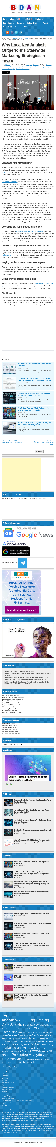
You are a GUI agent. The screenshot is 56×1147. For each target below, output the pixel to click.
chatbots (29, 1029)
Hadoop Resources (28, 1042)
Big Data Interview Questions (11, 695)
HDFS (45, 1041)
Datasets (18, 27)
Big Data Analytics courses (10, 731)
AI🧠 (18, 19)
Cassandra (22, 1029)
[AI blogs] (28, 658)
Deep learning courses (9, 723)
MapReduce (37, 1044)
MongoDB (46, 1051)
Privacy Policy (6, 1096)
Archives (4, 744)
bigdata (7, 65)
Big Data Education (8, 1082)
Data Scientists (39, 1035)
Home (5, 19)
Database (12, 1035)
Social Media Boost (8, 1098)
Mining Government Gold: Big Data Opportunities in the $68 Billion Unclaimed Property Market (31, 841)
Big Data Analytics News (17, 38)
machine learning (13, 1044)
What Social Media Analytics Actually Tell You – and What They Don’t (34, 424)
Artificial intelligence (23, 1021)
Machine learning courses (10, 725)
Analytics (27, 38)
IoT (3, 1044)
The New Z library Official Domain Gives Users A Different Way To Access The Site (34, 379)
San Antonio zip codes (9, 182)
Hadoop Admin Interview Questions (13, 701)
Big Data (37, 19)
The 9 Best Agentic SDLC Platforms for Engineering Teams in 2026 (33, 409)
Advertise (46, 23)
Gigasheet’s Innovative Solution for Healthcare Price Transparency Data (43, 442)
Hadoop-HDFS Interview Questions (13, 697)
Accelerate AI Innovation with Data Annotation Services (32, 965)
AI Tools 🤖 (28, 19)
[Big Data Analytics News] (28, 13)
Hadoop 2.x (43, 1039)
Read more (14, 1132)
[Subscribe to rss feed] (7, 32)
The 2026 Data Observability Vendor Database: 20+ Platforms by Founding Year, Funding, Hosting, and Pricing (31, 884)
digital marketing (7, 255)
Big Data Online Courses (9, 729)
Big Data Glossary (31, 23)
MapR (27, 1044)
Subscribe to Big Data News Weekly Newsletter (17, 1100)
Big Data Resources (8, 1087)
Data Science (7, 23)
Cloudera (36, 1032)
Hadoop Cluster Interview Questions (13, 699)
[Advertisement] (21, 474)
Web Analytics (28, 1062)
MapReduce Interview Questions (12, 712)
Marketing (35, 65)
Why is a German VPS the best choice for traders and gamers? (12, 441)
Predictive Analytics (27, 1055)
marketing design (19, 67)
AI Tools (26, 27)
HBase (39, 1041)
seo (51, 67)
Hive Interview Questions (10, 711)
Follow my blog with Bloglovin (11, 1067)
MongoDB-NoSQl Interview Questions (14, 705)
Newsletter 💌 (7, 27)
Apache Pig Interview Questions (12, 709)
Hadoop (18, 23)
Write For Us (6, 1105)
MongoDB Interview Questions (11, 703)
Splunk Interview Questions (10, 707)
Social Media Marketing (23, 69)
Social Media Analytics (8, 69)
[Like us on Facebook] (12, 32)
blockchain (49, 1025)
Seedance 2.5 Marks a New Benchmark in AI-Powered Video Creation (34, 394)
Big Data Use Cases (8, 1089)
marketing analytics (7, 67)
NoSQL (6, 1055)
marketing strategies (31, 67)
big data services (35, 1024)
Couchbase (44, 1033)
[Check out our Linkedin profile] (21, 32)
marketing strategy (43, 67)
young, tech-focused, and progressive (29, 231)
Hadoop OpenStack (14, 1042)
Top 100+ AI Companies (9, 1103)
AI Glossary (5, 1078)
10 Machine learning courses (11, 733)
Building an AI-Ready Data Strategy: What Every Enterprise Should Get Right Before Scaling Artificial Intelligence (26, 682)
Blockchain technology (10, 1029)
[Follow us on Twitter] (16, 32)
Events (4, 1094)
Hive (51, 1041)
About (12, 19)
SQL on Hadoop (13, 1063)
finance (18, 1039)
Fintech (24, 1039)
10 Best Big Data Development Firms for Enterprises (31, 985)
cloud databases (25, 1033)
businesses (6, 172)
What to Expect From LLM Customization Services (20, 671)
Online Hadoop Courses (9, 727)
